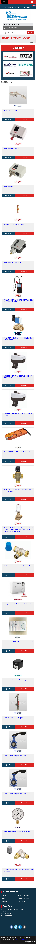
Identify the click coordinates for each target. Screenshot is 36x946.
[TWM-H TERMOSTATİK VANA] (18, 474)
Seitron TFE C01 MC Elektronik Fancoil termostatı (19, 642)
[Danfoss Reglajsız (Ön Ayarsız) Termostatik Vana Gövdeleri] (18, 854)
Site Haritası (4, 901)
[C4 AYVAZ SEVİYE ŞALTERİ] (18, 95)
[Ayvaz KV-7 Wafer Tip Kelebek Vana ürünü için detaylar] (18, 778)
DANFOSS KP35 (9, 186)
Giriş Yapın (31, 7)
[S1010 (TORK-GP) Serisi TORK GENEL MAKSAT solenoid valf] (18, 322)
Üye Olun (22, 7)
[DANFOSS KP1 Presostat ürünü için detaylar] (18, 133)
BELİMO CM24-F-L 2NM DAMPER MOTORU (17, 452)
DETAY (9, 119)
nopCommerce (21, 939)
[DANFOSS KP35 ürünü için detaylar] (18, 171)
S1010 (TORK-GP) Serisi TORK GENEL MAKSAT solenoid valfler (18, 339)
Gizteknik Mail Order (24, 898)
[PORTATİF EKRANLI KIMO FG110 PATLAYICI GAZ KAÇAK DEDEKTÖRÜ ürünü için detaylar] (18, 284)
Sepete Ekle (24, 119)
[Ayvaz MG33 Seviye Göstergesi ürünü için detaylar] (18, 702)
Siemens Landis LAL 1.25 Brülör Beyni (15, 680)
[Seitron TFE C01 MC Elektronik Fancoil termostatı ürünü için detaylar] (18, 626)
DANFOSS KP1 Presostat (12, 148)
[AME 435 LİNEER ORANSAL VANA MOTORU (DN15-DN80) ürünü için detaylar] (18, 398)
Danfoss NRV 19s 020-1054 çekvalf (14, 224)
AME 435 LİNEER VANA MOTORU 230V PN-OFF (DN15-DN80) (18, 377)
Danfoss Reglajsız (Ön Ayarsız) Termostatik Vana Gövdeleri (19, 870)
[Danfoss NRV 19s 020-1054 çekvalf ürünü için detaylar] (18, 208)
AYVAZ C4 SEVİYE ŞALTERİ (12, 110)
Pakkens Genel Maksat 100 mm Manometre (17, 832)
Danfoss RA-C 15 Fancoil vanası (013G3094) (17, 566)
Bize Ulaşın (4, 895)
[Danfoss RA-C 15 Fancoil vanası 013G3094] (18, 550)
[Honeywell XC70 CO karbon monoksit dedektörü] (18, 588)
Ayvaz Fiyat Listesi (23, 895)
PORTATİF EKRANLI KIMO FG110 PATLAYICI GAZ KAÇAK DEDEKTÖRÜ (19, 301)
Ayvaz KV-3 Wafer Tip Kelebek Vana (15, 756)
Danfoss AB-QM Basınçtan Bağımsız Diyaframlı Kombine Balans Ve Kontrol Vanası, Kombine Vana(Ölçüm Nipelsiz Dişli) (18, 529)
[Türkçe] (33, 5)
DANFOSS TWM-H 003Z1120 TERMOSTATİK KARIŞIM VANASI (17, 491)
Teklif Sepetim (11, 7)
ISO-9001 (4, 898)
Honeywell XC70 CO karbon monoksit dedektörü (19, 604)
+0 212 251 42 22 (11, 28)
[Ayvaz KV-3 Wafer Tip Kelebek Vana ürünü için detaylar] (18, 740)
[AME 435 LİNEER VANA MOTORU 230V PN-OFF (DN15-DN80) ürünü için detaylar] (18, 360)
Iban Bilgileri (21, 901)
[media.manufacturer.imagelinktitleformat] (12, 56)
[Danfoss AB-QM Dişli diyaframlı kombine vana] (17, 512)
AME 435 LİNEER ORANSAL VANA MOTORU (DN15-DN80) (19, 415)
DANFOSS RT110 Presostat (12, 262)
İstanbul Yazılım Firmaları (30, 942)
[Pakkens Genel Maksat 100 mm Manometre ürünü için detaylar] (18, 816)
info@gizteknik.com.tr (12, 24)
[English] (35, 5)
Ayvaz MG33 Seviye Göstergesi (13, 718)
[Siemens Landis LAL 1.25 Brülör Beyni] (18, 664)
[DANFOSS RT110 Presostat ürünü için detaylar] (18, 246)
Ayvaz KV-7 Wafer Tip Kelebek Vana (15, 794)
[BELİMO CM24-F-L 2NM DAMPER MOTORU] (18, 436)
